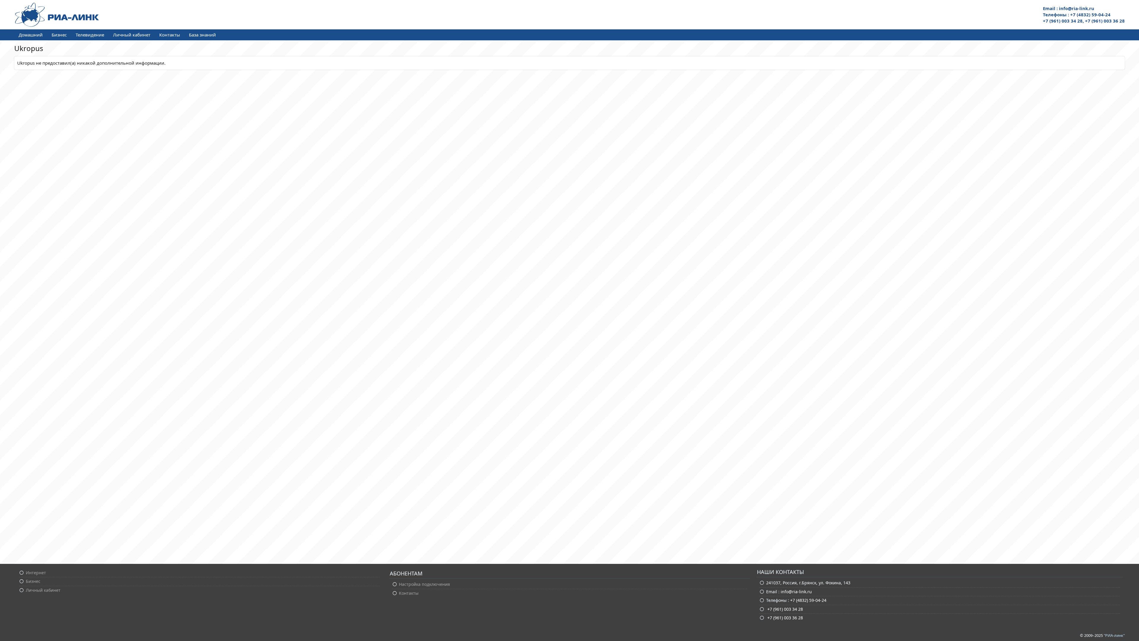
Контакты (169, 35)
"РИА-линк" (1114, 635)
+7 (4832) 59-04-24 (808, 600)
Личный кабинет (131, 35)
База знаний (202, 35)
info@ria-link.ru (796, 591)
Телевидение (90, 35)
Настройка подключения (424, 584)
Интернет (36, 572)
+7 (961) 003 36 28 (784, 618)
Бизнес (59, 35)
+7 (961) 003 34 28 (784, 609)
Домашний (31, 35)
